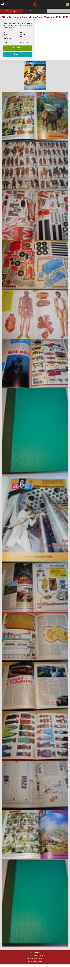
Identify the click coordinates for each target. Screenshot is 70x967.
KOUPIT (18, 48)
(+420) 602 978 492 (37, 958)
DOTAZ (18, 54)
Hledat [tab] (58, 11)
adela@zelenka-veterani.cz (38, 955)
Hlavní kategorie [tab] (11, 11)
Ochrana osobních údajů (35, 961)
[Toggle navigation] (67, 4)
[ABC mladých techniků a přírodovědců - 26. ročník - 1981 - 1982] (35, 75)
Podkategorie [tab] (35, 11)
